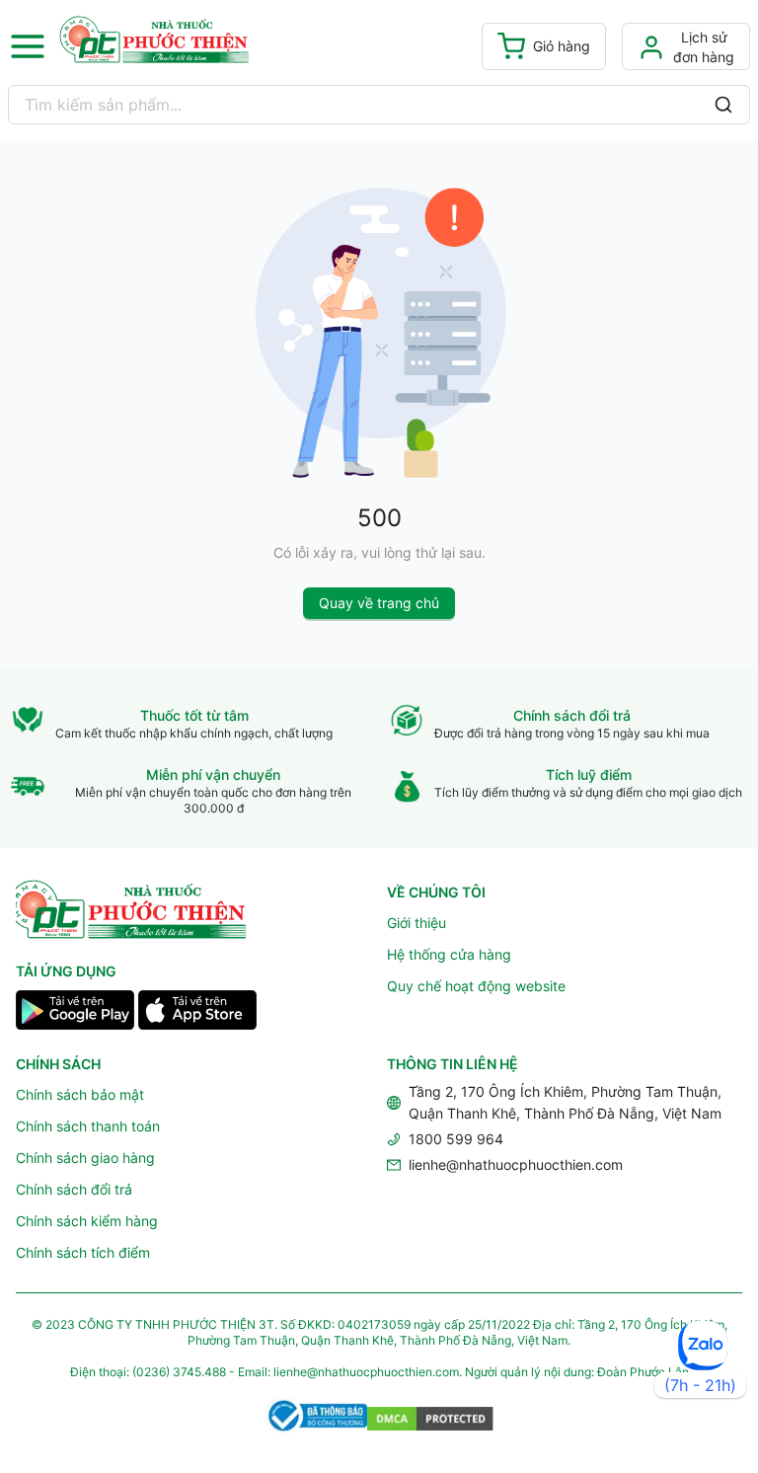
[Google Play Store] (75, 1013)
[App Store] (197, 1013)
